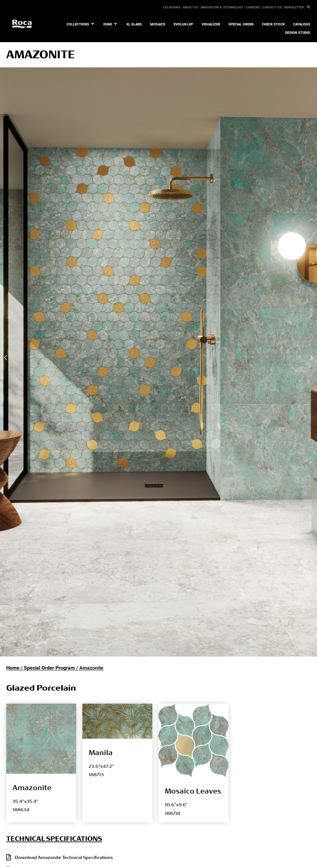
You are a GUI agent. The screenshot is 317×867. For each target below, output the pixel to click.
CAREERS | (253, 7)
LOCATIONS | (172, 7)
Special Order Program (49, 668)
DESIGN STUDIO (297, 32)
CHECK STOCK (273, 24)
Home (13, 668)
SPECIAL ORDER (241, 24)
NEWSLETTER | (295, 7)
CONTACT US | (272, 7)
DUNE (107, 24)
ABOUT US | (191, 7)
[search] (308, 7)
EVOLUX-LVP (183, 24)
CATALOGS (301, 24)
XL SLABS (134, 24)
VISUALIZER (211, 24)
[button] (6, 358)
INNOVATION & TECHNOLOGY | (223, 7)
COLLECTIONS (78, 24)
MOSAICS (157, 24)
